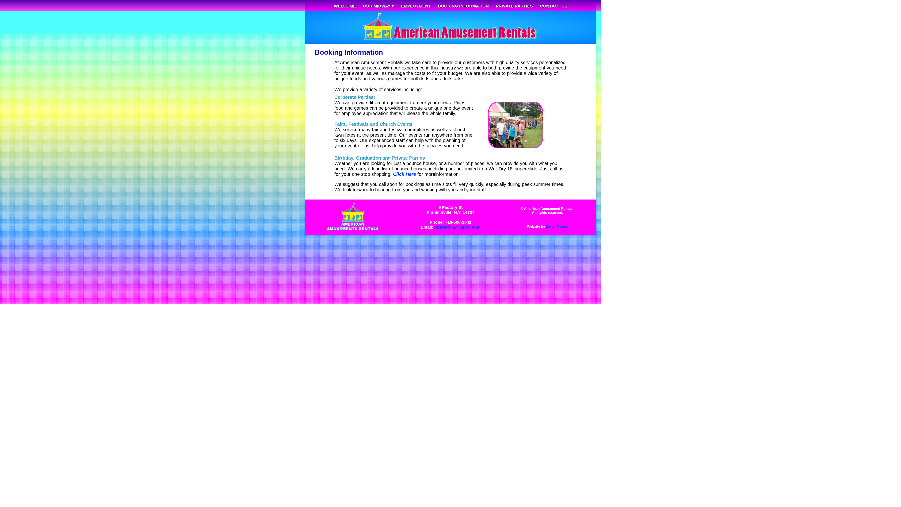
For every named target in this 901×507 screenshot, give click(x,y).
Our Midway (377, 6)
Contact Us (553, 6)
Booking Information (463, 6)
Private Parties (514, 6)
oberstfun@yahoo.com (458, 227)
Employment (416, 6)
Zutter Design (557, 226)
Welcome (345, 6)
